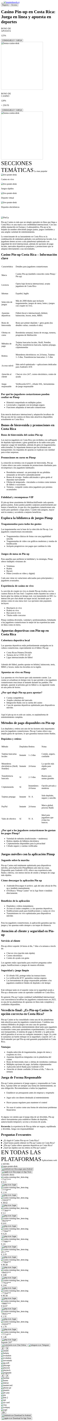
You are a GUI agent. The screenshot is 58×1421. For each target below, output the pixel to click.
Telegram (45, 1345)
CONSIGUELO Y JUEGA (12, 40)
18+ (3, 1412)
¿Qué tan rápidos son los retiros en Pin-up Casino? (24, 1148)
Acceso (14, 5)
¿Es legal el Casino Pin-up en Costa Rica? (21, 1140)
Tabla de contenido (16, 212)
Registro (5, 5)
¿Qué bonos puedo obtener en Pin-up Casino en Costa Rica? (29, 1143)
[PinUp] (5, 217)
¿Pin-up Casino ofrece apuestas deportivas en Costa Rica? (28, 1145)
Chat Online (21, 1345)
